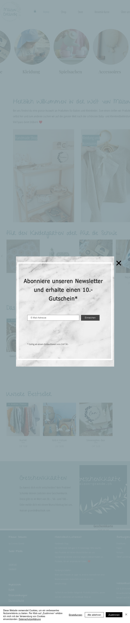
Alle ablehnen (94, 614)
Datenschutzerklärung (30, 619)
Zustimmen (114, 614)
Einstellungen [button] (75, 614)
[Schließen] (126, 614)
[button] (118, 263)
